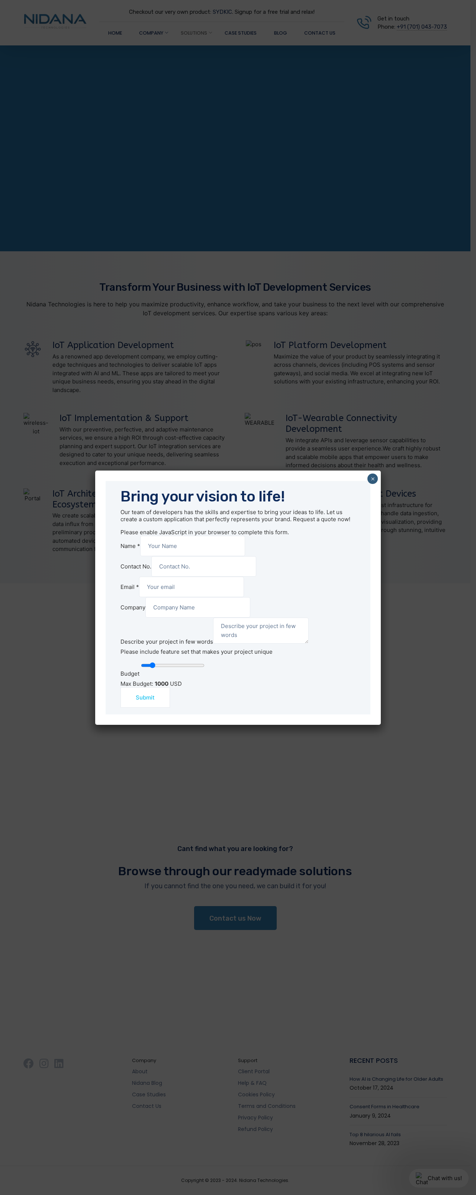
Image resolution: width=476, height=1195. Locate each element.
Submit (145, 697)
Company (132, 607)
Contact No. (135, 566)
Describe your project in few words (166, 641)
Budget (129, 673)
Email (129, 586)
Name (130, 545)
